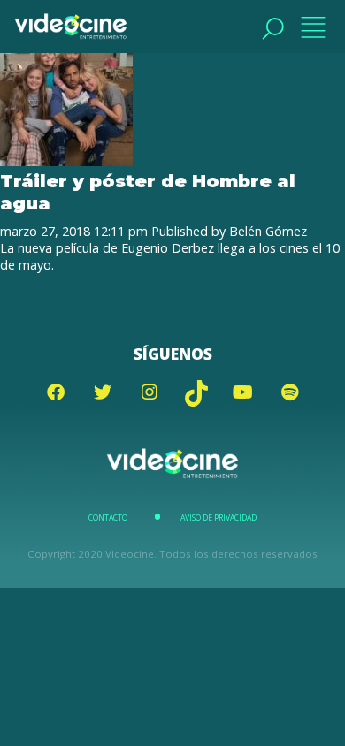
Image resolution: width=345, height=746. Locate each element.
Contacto (107, 518)
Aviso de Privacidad (218, 518)
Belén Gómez (268, 231)
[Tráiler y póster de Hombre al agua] (66, 161)
